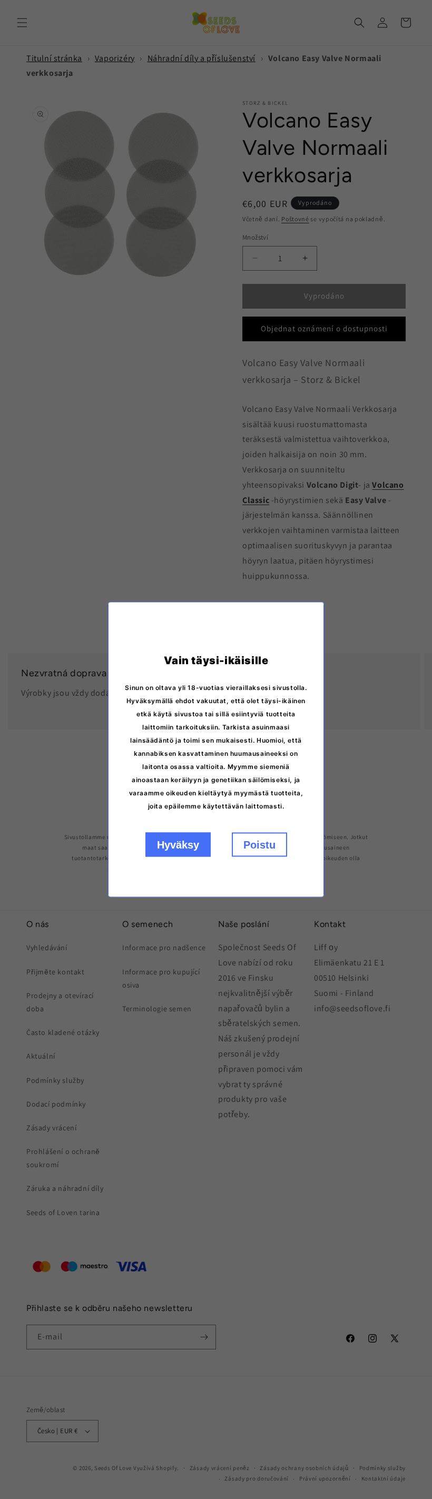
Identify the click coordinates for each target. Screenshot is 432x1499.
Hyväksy (178, 845)
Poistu (259, 845)
